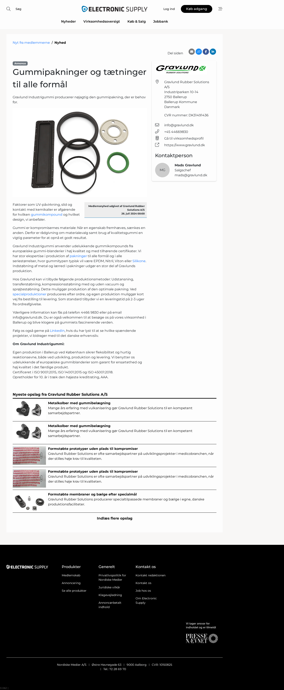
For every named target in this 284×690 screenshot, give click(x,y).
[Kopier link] (199, 52)
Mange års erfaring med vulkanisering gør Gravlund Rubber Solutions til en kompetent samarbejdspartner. (120, 408)
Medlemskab (71, 575)
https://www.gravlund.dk (184, 145)
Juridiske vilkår (109, 587)
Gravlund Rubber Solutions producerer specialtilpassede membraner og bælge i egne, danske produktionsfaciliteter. (126, 499)
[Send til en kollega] (192, 52)
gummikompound (46, 215)
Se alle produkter (74, 591)
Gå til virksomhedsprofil (184, 138)
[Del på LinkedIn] (213, 52)
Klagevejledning (110, 595)
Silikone (139, 261)
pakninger (78, 256)
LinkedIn (57, 331)
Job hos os (143, 591)
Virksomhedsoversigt (101, 21)
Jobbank (160, 21)
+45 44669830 (176, 132)
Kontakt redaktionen (150, 575)
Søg (18, 9)
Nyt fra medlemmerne (31, 43)
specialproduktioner (29, 294)
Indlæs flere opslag (114, 518)
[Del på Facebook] (206, 52)
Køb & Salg (136, 21)
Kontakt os (143, 583)
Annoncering (71, 583)
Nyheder (68, 21)
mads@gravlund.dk (191, 175)
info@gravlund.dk (179, 125)
